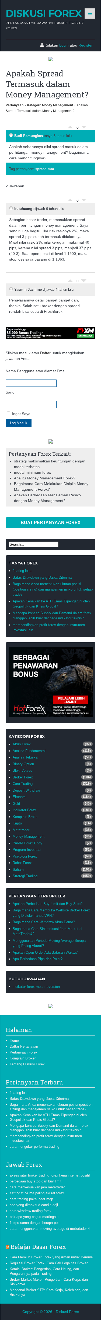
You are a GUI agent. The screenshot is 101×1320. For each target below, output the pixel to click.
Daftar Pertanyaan (24, 1046)
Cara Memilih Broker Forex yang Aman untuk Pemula (51, 1257)
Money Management (28, 836)
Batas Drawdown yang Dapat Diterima (42, 577)
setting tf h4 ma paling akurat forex (37, 1193)
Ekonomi (19, 797)
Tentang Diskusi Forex (27, 1064)
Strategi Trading (25, 876)
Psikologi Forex (25, 856)
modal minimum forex (32, 472)
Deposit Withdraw (26, 790)
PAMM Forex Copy (27, 843)
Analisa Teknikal (25, 757)
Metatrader (21, 830)
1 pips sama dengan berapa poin (35, 1223)
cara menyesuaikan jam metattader (37, 1187)
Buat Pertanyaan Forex (51, 522)
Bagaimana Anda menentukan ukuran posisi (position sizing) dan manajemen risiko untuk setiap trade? (53, 589)
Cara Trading (23, 784)
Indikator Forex (24, 810)
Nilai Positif (70, 125)
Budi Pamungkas (28, 136)
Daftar (45, 353)
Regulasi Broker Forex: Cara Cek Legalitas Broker (49, 1263)
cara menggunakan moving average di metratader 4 (50, 1229)
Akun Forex (22, 744)
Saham (18, 870)
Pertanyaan (14, 105)
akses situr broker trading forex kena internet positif (50, 1175)
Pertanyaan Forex (23, 1052)
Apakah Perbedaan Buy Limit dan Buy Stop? (47, 904)
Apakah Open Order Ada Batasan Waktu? (45, 952)
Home (14, 1040)
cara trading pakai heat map (31, 1199)
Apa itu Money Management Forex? (44, 478)
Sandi (10, 392)
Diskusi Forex (44, 13)
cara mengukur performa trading (34, 1147)
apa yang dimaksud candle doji (34, 1205)
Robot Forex (22, 863)
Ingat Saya (20, 414)
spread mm (44, 169)
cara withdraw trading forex (30, 1211)
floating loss (22, 571)
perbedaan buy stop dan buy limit (35, 1181)
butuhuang (23, 209)
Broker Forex (23, 777)
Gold (16, 804)
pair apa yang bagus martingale (34, 1217)
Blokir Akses (22, 770)
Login (64, 45)
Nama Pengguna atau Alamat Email (36, 371)
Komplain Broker (26, 817)
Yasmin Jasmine (28, 289)
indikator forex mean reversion (36, 987)
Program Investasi (27, 850)
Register (85, 45)
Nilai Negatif (83, 128)
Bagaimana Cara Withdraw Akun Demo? (44, 922)
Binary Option (23, 764)
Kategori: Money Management (50, 105)
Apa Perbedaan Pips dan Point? (37, 959)
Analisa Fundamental (29, 751)
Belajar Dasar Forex (38, 1247)
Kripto (17, 823)
